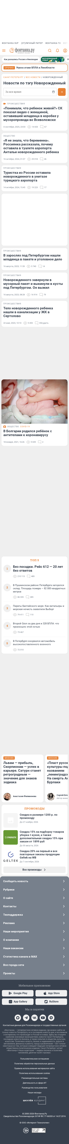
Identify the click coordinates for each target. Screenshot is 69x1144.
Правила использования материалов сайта (34, 1068)
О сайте (8, 898)
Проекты (9, 973)
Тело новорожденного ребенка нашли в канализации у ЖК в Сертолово (28, 312)
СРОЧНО (9, 68)
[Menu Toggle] (4, 50)
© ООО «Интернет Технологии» (34, 1122)
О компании (11, 939)
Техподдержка (13, 914)
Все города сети (13, 965)
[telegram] (26, 1018)
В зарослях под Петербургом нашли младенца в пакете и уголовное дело (32, 257)
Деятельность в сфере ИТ (34, 1083)
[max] (18, 1018)
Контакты (9, 906)
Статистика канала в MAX (20, 956)
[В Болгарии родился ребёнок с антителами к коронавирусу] (34, 401)
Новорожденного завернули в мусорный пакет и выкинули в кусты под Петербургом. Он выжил (33, 284)
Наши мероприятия (16, 931)
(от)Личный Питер (32, 43)
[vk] (34, 1018)
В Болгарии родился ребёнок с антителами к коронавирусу (27, 433)
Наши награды (34, 1093)
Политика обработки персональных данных (34, 1064)
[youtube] (43, 1018)
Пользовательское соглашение (34, 1059)
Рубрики (8, 889)
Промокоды (34, 808)
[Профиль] (65, 50)
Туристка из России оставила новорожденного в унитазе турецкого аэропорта (27, 176)
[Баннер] (53, 59)
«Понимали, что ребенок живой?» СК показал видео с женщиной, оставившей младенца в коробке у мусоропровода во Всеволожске (32, 114)
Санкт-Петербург (13, 77)
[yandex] (51, 1018)
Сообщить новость (15, 881)
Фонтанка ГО (53, 43)
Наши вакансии (13, 948)
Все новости (33, 77)
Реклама (9, 923)
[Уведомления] (57, 50)
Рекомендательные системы (35, 1078)
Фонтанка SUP (10, 43)
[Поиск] (50, 50)
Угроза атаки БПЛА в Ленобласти (35, 67)
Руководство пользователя (34, 1088)
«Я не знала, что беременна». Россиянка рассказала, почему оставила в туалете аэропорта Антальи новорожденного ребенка (31, 146)
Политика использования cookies (34, 1073)
